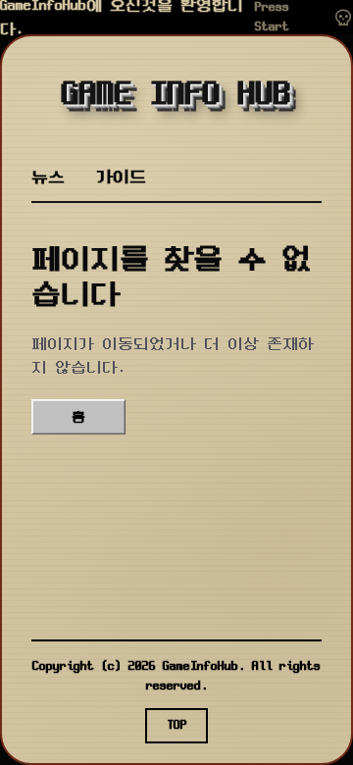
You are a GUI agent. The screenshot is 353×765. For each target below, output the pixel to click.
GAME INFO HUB (176, 95)
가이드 (121, 177)
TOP (177, 725)
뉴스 (48, 177)
